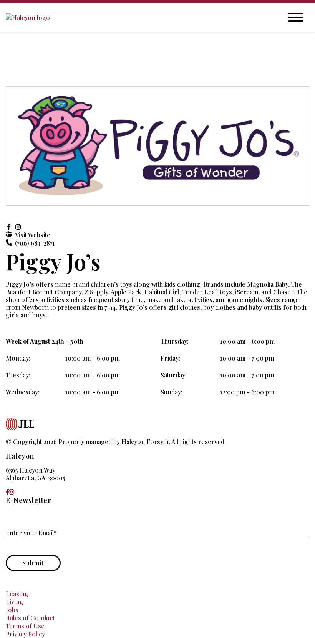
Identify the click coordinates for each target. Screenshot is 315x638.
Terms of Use (25, 626)
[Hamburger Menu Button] (295, 17)
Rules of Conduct (30, 618)
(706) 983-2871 (35, 243)
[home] (138, 17)
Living (14, 602)
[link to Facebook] (7, 492)
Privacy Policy (25, 634)
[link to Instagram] (11, 492)
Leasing (17, 594)
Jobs (12, 610)
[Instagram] (18, 227)
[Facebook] (9, 227)
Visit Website (32, 235)
